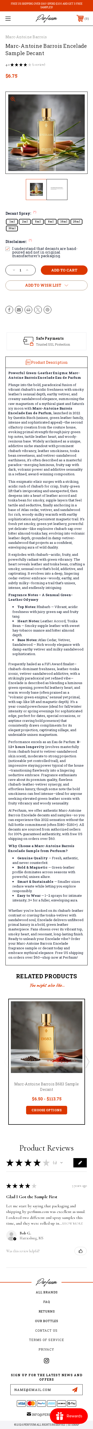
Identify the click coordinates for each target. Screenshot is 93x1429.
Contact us (46, 1330)
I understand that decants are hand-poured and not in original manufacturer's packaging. (45, 252)
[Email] (19, 310)
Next (87, 1061)
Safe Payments (50, 338)
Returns (46, 1311)
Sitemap (73, 1424)
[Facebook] (9, 310)
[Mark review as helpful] (80, 1251)
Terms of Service (46, 1340)
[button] (61, 1163)
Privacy (46, 1349)
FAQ (46, 1302)
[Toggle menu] (13, 18)
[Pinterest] (47, 310)
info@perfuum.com (49, 1414)
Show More (72, 1223)
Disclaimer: (18, 241)
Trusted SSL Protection (53, 344)
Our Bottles (46, 1321)
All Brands (47, 1292)
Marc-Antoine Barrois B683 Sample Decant (46, 1087)
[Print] (28, 310)
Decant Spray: (20, 213)
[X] (38, 310)
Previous (6, 1061)
